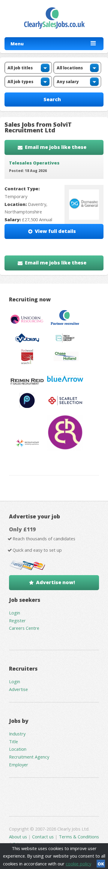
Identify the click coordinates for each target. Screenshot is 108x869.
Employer (18, 765)
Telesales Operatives (34, 163)
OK (101, 864)
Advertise (18, 689)
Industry (17, 734)
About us (18, 837)
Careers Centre (24, 628)
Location (17, 749)
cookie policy (78, 864)
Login (14, 613)
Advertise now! (55, 582)
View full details (55, 231)
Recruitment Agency (29, 757)
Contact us (43, 837)
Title (13, 741)
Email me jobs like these (55, 147)
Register (17, 620)
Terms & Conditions (79, 837)
